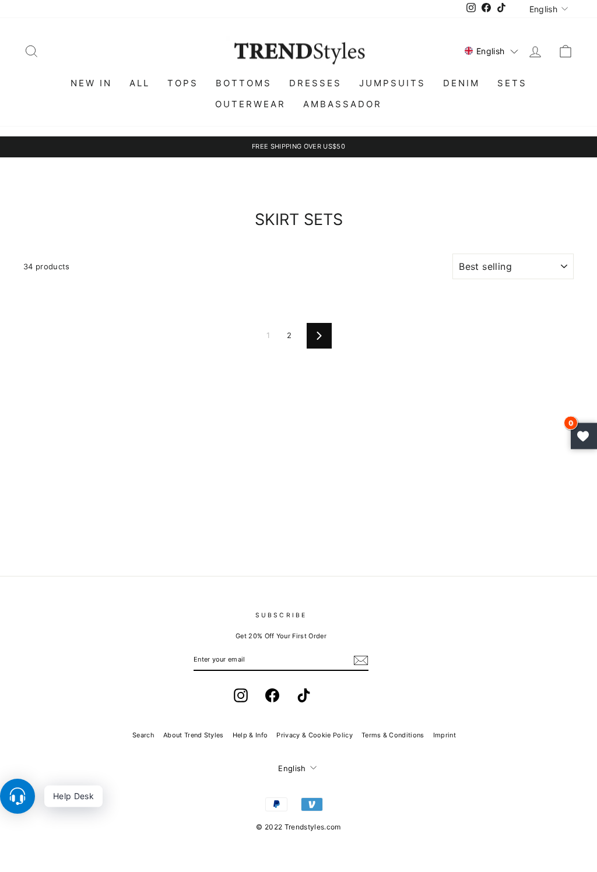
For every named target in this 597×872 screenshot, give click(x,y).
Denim (461, 83)
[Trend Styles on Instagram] (241, 695)
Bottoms (244, 83)
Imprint (444, 735)
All (139, 83)
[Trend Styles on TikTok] (304, 695)
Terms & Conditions (392, 735)
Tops (182, 83)
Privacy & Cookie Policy (314, 735)
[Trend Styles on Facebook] (272, 695)
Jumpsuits (392, 83)
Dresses (315, 83)
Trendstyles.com (313, 826)
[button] (491, 51)
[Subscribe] (360, 660)
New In (91, 83)
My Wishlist (584, 436)
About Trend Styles (193, 735)
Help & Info (250, 735)
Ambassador (342, 104)
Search (143, 735)
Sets (512, 83)
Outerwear (250, 104)
